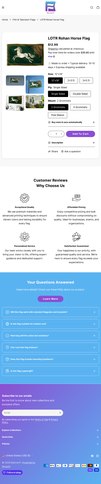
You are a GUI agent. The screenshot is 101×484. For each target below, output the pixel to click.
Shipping (53, 48)
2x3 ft (71, 80)
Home (5, 19)
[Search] (91, 7)
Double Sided (80, 93)
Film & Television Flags (24, 19)
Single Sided (58, 93)
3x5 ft (86, 80)
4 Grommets (80, 107)
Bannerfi (16, 462)
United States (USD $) (18, 455)
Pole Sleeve (57, 115)
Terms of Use (41, 419)
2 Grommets (58, 107)
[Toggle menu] (3, 7)
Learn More (50, 298)
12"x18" (55, 80)
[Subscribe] (60, 413)
